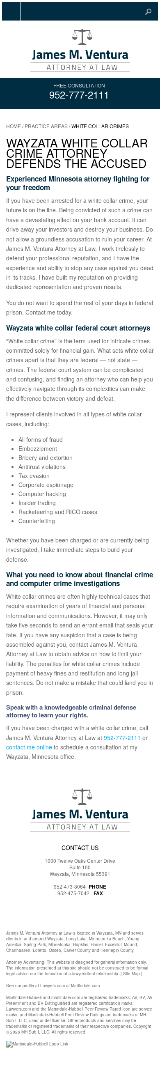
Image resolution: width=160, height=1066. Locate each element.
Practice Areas (46, 125)
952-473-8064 (70, 886)
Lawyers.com (52, 985)
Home (13, 125)
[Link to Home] (80, 49)
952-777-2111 (79, 94)
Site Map (131, 973)
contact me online (29, 747)
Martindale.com (85, 985)
